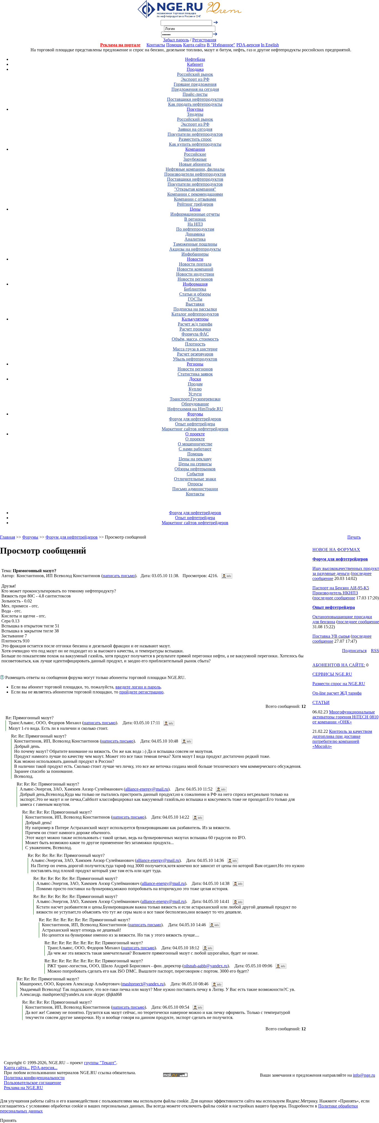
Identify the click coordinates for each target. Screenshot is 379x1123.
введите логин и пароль (138, 687)
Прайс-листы (195, 94)
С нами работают (195, 448)
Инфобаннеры (195, 254)
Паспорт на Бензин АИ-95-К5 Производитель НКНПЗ (340, 590)
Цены (195, 209)
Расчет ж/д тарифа (195, 324)
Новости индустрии (195, 274)
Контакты (155, 44)
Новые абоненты (195, 164)
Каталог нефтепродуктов (195, 314)
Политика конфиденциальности (34, 1077)
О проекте (195, 433)
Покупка (195, 109)
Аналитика (195, 239)
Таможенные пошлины (195, 244)
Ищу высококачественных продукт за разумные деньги (345, 571)
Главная (7, 537)
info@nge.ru (364, 1075)
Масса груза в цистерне (195, 349)
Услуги (195, 394)
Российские (195, 154)
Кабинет (195, 64)
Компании (195, 149)
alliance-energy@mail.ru (146, 789)
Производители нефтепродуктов (195, 174)
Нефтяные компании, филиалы (195, 169)
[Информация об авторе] (226, 575)
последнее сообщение (334, 597)
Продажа (195, 69)
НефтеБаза (195, 59)
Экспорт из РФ (195, 79)
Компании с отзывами (195, 199)
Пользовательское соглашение (32, 1082)
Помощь (174, 44)
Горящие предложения (195, 84)
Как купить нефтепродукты (195, 144)
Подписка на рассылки (195, 309)
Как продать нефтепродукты (195, 104)
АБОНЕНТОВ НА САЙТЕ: (338, 665)
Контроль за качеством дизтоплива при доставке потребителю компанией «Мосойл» (342, 739)
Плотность (195, 344)
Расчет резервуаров (195, 354)
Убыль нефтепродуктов (195, 359)
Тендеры (195, 114)
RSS (375, 650)
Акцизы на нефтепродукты (195, 249)
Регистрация (204, 39)
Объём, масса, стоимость (195, 339)
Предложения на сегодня (195, 89)
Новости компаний (195, 269)
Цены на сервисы (195, 463)
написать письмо (119, 575)
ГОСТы (195, 299)
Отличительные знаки (195, 478)
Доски (195, 379)
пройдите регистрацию (141, 692)
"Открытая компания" (195, 189)
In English (270, 44)
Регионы (195, 364)
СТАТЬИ (321, 702)
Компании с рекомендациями (195, 194)
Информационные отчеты (195, 214)
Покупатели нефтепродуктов (195, 134)
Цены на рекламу (195, 458)
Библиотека (195, 289)
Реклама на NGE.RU (23, 1087)
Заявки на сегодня (195, 129)
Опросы (195, 483)
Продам (195, 384)
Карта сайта (194, 44)
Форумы (195, 414)
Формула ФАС (195, 334)
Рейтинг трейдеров (195, 204)
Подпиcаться (354, 650)
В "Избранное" (221, 44)
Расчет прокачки (195, 329)
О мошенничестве (195, 443)
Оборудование (195, 404)
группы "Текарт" (100, 1062)
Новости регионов (195, 279)
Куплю (195, 389)
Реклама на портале (120, 44)
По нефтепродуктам (195, 229)
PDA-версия (248, 44)
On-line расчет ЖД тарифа (337, 693)
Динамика (195, 234)
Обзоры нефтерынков (195, 468)
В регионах (195, 219)
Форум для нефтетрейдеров (195, 419)
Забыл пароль (176, 39)
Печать (354, 537)
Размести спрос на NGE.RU (338, 683)
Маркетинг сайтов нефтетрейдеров (195, 429)
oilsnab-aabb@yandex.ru (206, 965)
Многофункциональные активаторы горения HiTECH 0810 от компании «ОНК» (345, 717)
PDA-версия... (44, 1067)
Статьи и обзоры (195, 294)
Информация (195, 284)
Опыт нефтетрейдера (195, 424)
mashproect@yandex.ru (143, 983)
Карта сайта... (17, 1067)
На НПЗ (195, 224)
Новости (195, 259)
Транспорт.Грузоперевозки (195, 399)
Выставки (195, 304)
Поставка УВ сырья (331, 636)
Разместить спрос (195, 139)
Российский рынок (195, 74)
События (195, 473)
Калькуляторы (195, 319)
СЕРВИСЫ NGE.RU (332, 674)
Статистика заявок (195, 374)
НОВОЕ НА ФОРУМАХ (336, 549)
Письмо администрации (195, 488)
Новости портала (195, 264)
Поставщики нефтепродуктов (195, 99)
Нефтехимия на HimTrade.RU (195, 409)
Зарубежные (195, 159)
